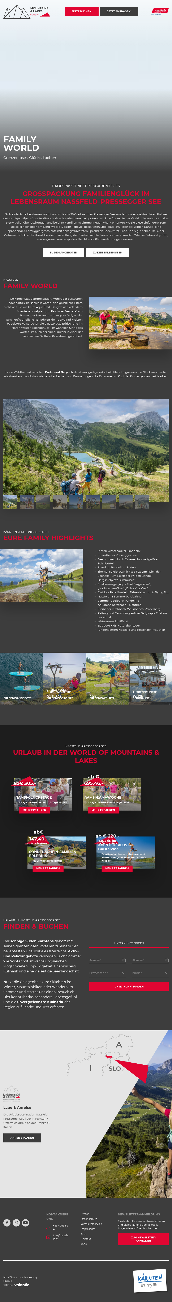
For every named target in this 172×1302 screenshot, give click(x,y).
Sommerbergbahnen (128, 596)
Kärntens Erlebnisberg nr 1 (60, 697)
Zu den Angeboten (63, 252)
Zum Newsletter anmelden (143, 1239)
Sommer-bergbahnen (142, 697)
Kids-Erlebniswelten (102, 697)
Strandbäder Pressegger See (117, 555)
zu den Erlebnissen (107, 252)
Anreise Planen (22, 1137)
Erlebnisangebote (17, 698)
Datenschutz (89, 1219)
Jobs (84, 1244)
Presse (85, 1213)
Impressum (88, 1229)
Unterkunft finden (129, 986)
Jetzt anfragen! (119, 11)
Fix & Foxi (135, 571)
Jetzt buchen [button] (81, 11)
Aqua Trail (43, 307)
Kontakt (86, 1239)
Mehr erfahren (34, 810)
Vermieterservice (91, 1224)
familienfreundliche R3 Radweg (28, 319)
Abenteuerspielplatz (31, 311)
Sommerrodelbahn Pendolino (118, 600)
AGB (83, 1234)
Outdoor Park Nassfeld (113, 592)
